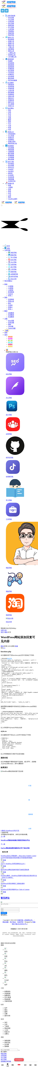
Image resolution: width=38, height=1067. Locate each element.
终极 (16, 646)
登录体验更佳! (19, 1059)
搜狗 (9, 324)
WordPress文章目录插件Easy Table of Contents (15, 889)
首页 (2, 632)
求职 (14, 943)
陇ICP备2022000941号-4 (19, 924)
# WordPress (8, 830)
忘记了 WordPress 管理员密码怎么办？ (13, 863)
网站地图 (5, 922)
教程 (6, 632)
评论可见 (9, 658)
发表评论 (3, 913)
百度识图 (11, 322)
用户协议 (13, 922)
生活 (11, 943)
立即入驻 (4, 630)
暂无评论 (5, 898)
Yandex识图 (11, 328)
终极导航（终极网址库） (25, 920)
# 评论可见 (15, 830)
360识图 (10, 326)
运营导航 (4, 1055)
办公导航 (4, 1057)
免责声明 (20, 922)
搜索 (2, 943)
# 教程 (3, 830)
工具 (5, 943)
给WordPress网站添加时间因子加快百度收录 (15, 869)
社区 (8, 943)
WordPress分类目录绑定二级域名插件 (13, 883)
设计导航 (4, 1059)
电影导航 (4, 1053)
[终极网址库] (13, 203)
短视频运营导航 (6, 1061)
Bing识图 (11, 320)
